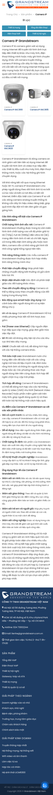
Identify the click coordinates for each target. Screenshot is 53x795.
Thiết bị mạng (14, 28)
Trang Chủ (12, 14)
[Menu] (3, 4)
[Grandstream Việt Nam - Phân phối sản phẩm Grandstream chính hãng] (27, 4)
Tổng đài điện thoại (39, 28)
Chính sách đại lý (20, 787)
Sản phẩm (26, 14)
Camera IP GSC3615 (39, 110)
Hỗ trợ (7, 787)
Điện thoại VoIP (14, 34)
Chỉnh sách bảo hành (39, 787)
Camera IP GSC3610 (13, 110)
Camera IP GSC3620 (9, 147)
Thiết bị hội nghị (39, 34)
